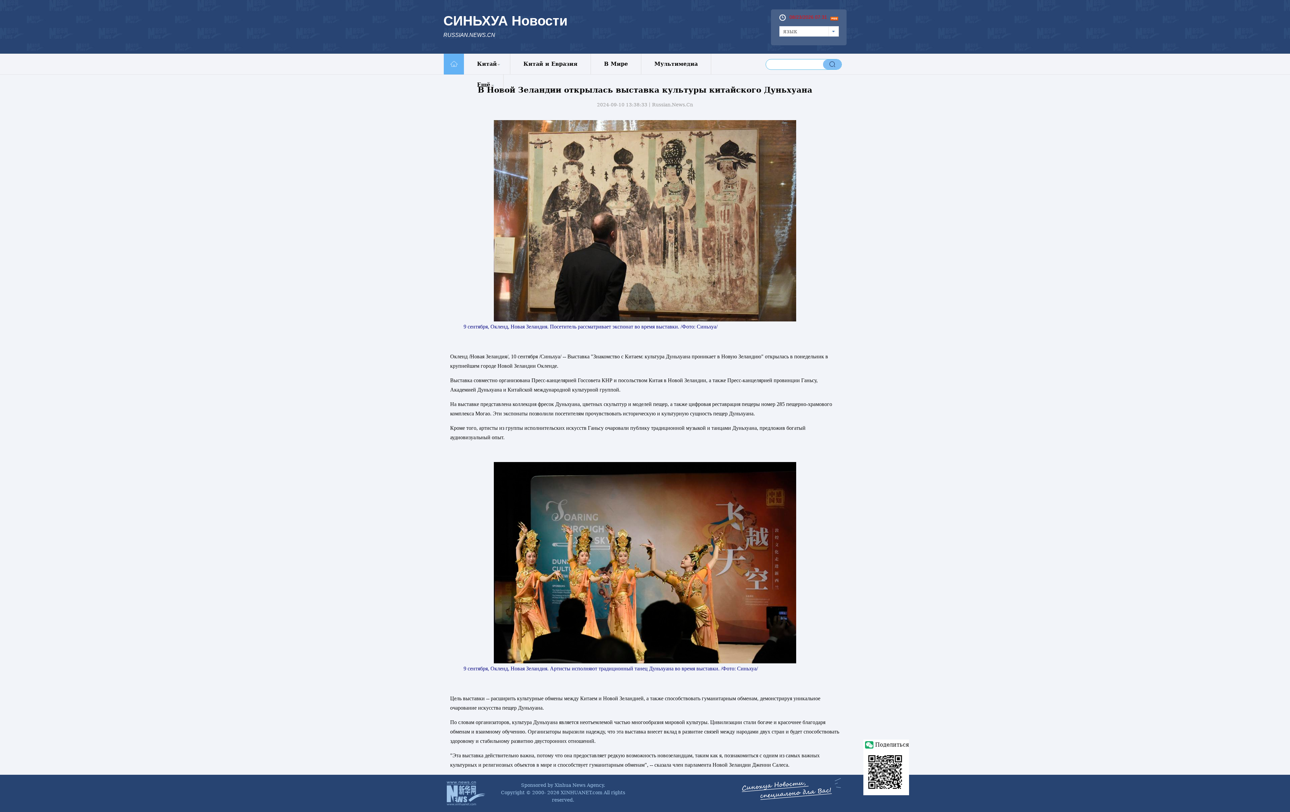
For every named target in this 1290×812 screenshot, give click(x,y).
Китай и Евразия (550, 64)
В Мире (616, 64)
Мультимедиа (676, 64)
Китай (487, 64)
